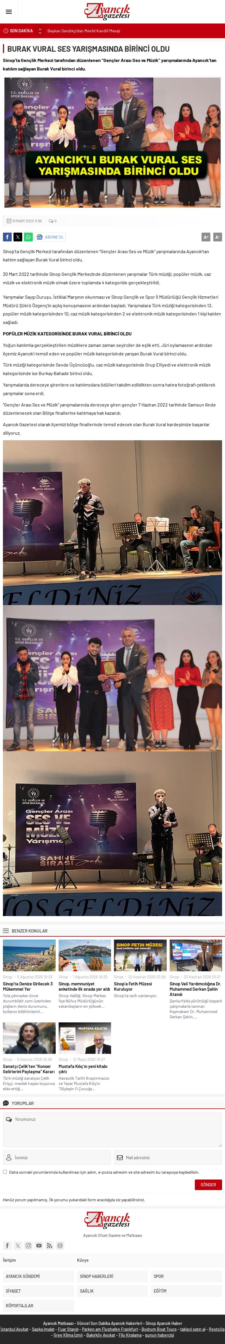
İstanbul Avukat (14, 1329)
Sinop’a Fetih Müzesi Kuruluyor (133, 986)
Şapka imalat (43, 1329)
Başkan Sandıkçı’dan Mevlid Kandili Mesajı (84, 30)
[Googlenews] (60, 1245)
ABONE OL (54, 236)
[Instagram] (28, 1245)
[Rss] (49, 1245)
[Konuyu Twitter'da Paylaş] (17, 237)
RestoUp (217, 1329)
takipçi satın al (192, 1329)
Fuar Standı (68, 1329)
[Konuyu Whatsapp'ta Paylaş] (28, 237)
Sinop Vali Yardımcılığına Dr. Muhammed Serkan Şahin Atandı (195, 989)
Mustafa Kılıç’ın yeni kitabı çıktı (83, 1069)
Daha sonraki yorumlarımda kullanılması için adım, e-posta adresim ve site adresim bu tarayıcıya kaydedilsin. (104, 1172)
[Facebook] (7, 1245)
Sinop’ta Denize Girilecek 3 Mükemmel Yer (28, 986)
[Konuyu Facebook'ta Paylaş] (7, 237)
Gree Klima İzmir (68, 1335)
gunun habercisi (159, 1335)
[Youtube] (39, 1245)
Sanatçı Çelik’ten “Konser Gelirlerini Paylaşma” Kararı (28, 1069)
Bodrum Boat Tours (159, 1329)
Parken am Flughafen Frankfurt (110, 1329)
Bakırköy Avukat (100, 1335)
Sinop (7, 977)
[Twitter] (17, 1245)
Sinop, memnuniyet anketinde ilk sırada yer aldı (84, 986)
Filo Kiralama (130, 1335)
